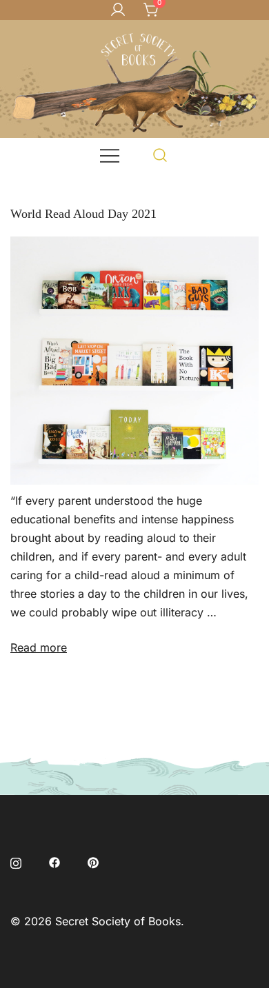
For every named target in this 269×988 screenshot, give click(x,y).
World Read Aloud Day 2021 (83, 214)
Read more (38, 647)
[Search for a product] (160, 154)
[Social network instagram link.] (15, 861)
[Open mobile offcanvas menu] (109, 154)
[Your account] (118, 10)
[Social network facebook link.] (54, 861)
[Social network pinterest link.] (93, 861)
